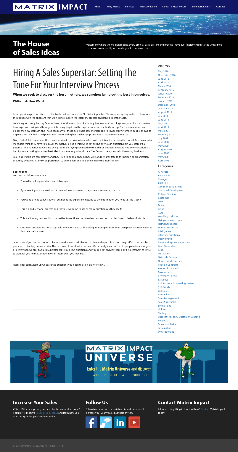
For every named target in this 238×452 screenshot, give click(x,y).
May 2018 (163, 71)
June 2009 (163, 142)
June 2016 (163, 78)
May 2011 (163, 123)
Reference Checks (167, 276)
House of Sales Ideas (47, 412)
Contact (220, 6)
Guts (160, 212)
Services (129, 6)
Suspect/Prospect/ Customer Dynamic (179, 316)
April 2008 (163, 160)
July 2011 (163, 116)
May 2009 (163, 145)
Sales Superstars (167, 302)
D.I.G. (161, 201)
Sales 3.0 (162, 290)
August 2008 (165, 149)
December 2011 (166, 104)
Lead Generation (167, 246)
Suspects (163, 320)
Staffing (162, 313)
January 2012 (165, 101)
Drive (161, 205)
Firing (161, 209)
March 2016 (164, 86)
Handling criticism (168, 216)
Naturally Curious (167, 257)
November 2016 (167, 75)
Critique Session (167, 194)
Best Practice (165, 175)
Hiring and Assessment (171, 220)
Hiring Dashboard (168, 223)
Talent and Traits (167, 324)
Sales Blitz (163, 294)
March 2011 (164, 130)
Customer (163, 197)
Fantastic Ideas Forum (174, 6)
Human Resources (168, 227)
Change (162, 179)
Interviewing (165, 238)
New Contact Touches (170, 261)
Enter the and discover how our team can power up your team (119, 371)
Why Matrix (113, 6)
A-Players (163, 171)
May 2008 (163, 156)
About (98, 6)
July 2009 (163, 138)
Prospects (163, 272)
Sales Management (168, 298)
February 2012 (166, 97)
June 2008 (163, 153)
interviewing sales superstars (174, 242)
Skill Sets (163, 309)
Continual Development (171, 190)
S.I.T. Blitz (163, 279)
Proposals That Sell (168, 268)
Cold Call (163, 183)
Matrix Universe (148, 6)
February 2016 (166, 90)
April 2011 (163, 127)
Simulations (164, 305)
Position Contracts (168, 264)
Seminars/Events (201, 6)
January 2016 (165, 93)
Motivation (164, 253)
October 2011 (165, 108)
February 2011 (166, 134)
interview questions (169, 235)
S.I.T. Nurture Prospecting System (176, 283)
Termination (164, 328)
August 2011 (165, 112)
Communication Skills (170, 186)
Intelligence (164, 231)
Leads (161, 249)
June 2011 (163, 119)
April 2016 (163, 82)
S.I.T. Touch (164, 287)
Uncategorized (166, 331)
